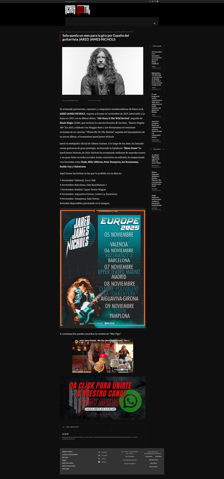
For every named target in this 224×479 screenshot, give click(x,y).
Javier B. (65, 434)
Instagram (104, 455)
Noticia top (155, 165)
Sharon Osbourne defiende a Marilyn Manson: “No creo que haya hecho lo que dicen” (157, 179)
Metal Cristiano (153, 466)
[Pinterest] (123, 100)
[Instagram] (152, 1)
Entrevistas (155, 140)
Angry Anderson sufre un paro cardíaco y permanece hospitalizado (157, 200)
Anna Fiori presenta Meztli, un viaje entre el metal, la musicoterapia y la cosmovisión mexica (157, 129)
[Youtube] (157, 1)
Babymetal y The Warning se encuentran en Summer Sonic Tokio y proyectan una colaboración (157, 79)
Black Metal (158, 456)
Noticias (68, 32)
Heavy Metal (149, 456)
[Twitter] (155, 1)
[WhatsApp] (127, 100)
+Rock (153, 66)
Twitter (104, 458)
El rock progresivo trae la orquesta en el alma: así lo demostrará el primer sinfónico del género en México (157, 103)
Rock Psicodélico (129, 456)
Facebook (104, 452)
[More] (131, 100)
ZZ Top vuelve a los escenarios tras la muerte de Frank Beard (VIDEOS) (157, 58)
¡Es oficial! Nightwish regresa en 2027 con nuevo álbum (156, 159)
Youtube (104, 462)
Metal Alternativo (153, 460)
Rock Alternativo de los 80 (129, 460)
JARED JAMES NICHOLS (72, 427)
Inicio (62, 32)
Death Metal (153, 463)
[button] (155, 24)
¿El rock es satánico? (129, 463)
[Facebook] (150, 1)
